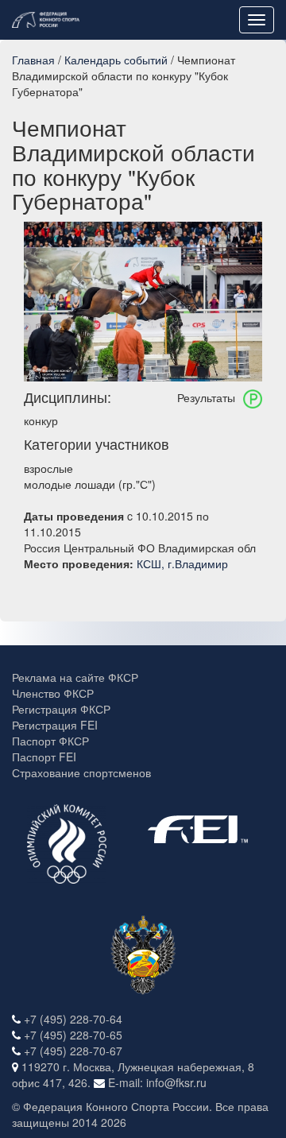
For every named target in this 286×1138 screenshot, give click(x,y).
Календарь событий (116, 60)
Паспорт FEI (44, 756)
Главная (33, 60)
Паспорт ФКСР (50, 741)
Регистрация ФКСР (61, 709)
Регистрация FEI (55, 725)
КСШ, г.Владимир (182, 563)
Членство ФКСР (53, 693)
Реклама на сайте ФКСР (75, 677)
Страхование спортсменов (81, 772)
